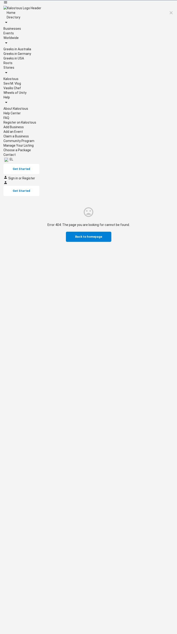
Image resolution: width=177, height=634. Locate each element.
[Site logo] (22, 8)
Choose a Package (17, 150)
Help (6, 97)
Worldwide (11, 38)
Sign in (13, 178)
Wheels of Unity (15, 93)
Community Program (18, 141)
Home (10, 13)
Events (8, 33)
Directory (13, 17)
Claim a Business (16, 136)
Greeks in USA (13, 58)
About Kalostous (15, 108)
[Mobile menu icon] (88, 3)
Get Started (21, 169)
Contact (9, 155)
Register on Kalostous (19, 122)
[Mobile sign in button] (5, 183)
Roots (7, 63)
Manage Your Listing (18, 145)
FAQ (6, 118)
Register (28, 178)
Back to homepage (88, 236)
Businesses (12, 28)
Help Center (12, 113)
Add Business (13, 127)
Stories (8, 67)
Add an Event (13, 131)
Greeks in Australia (17, 49)
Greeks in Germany (17, 54)
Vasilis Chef (12, 88)
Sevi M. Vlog (12, 83)
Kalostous (10, 79)
